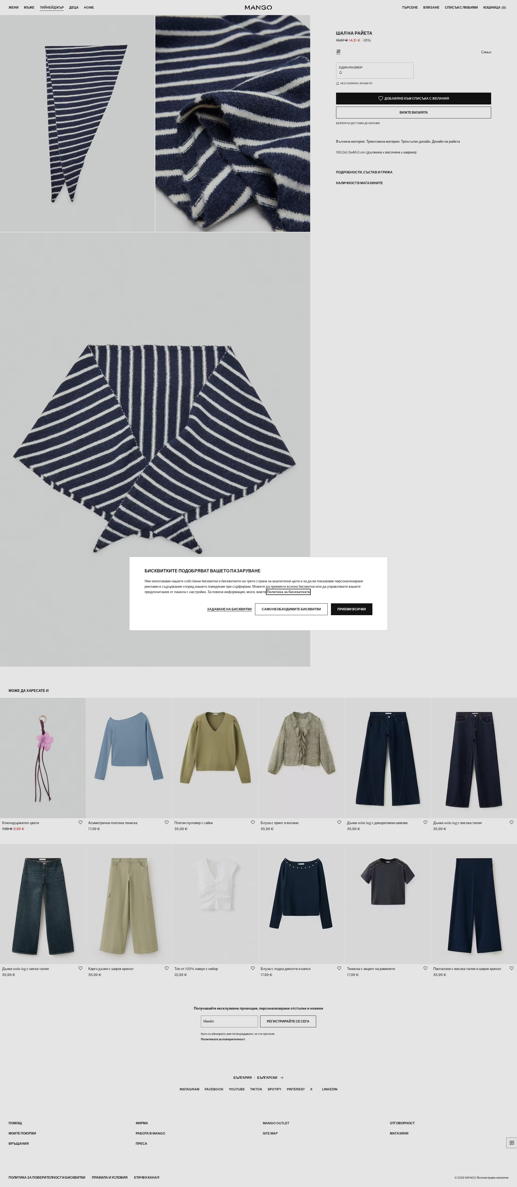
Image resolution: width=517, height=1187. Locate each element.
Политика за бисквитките (288, 592)
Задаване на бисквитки (229, 609)
